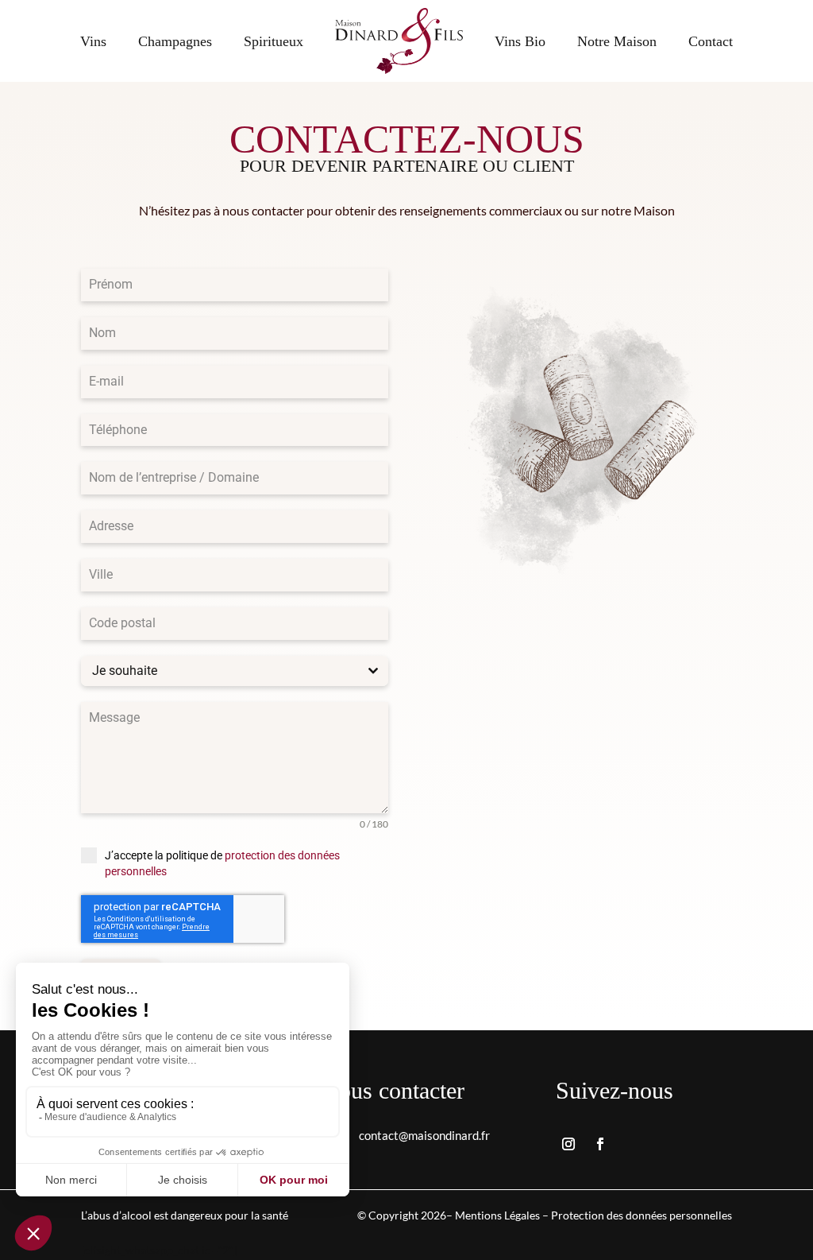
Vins (93, 41)
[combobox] (234, 671)
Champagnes (175, 41)
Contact (710, 41)
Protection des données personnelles (641, 1215)
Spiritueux (273, 41)
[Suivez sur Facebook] (600, 1144)
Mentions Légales (497, 1215)
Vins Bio (520, 41)
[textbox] (219, 671)
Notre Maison (617, 41)
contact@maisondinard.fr (424, 1135)
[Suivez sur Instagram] (568, 1144)
